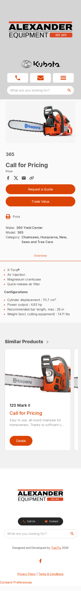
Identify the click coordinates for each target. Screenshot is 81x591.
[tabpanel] (40, 122)
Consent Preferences (16, 582)
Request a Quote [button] (40, 189)
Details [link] (21, 441)
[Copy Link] (31, 178)
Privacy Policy (26, 574)
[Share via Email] (23, 178)
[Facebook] (40, 561)
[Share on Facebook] (8, 178)
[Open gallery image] (40, 122)
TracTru (56, 547)
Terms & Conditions (51, 574)
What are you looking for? (30, 90)
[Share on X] (16, 178)
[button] (17, 78)
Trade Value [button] (40, 201)
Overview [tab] (40, 255)
